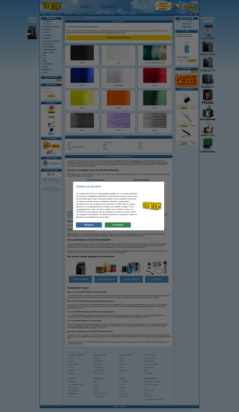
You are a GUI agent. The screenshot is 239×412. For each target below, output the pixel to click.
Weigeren (89, 225)
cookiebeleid (81, 209)
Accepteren (117, 225)
